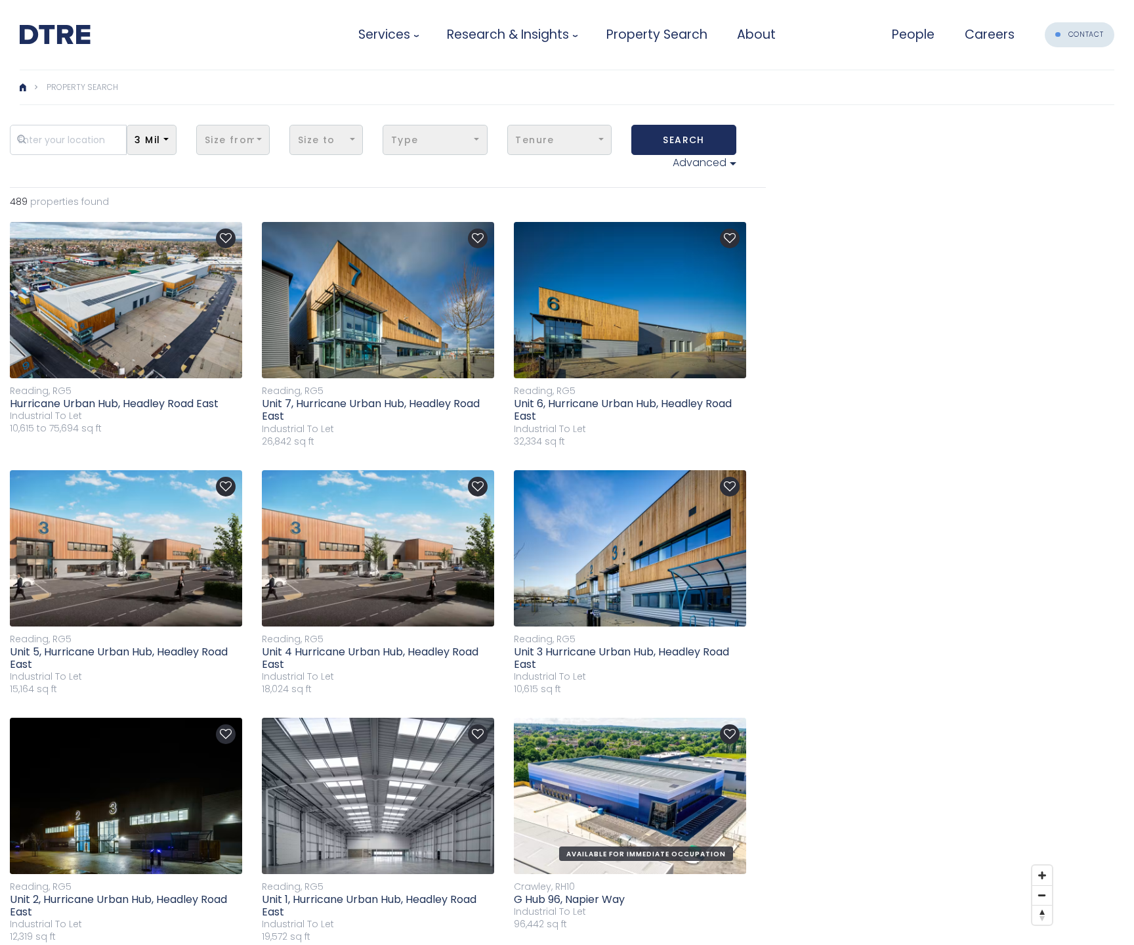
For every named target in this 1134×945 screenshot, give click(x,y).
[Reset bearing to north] (1042, 915)
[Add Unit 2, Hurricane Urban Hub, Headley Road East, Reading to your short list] (226, 734)
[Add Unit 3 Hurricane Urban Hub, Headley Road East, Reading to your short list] (730, 486)
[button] (152, 140)
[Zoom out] (1042, 895)
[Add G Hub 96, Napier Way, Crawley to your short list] (730, 734)
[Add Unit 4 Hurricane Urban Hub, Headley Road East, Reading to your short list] (478, 486)
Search (683, 139)
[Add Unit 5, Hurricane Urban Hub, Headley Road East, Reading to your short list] (226, 486)
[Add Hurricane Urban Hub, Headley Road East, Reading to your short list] (226, 238)
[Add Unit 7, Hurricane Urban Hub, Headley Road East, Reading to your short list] (478, 238)
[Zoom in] (1042, 875)
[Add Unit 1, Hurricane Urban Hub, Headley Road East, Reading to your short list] (478, 734)
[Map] (945, 518)
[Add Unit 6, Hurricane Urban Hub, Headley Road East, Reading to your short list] (730, 238)
